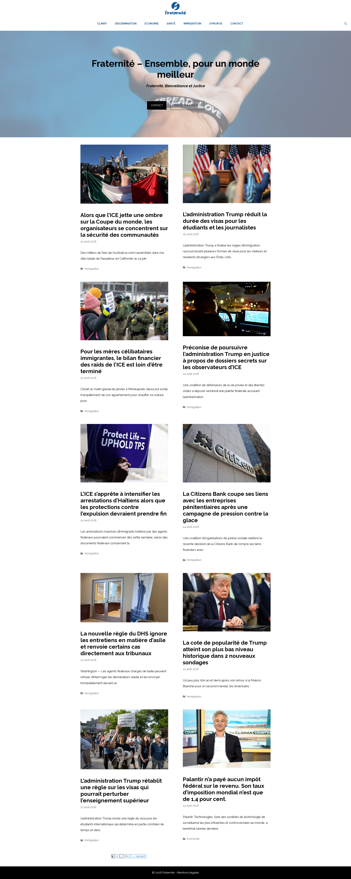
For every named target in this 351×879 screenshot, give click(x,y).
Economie (152, 23)
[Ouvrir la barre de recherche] (345, 23)
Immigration (192, 23)
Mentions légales (188, 872)
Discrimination (126, 23)
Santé (171, 23)
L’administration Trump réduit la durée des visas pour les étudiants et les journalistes (225, 221)
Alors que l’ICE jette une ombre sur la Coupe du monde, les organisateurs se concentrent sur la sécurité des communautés (124, 225)
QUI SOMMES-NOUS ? (187, 105)
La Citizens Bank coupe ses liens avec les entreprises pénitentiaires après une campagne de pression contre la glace (225, 507)
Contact (236, 23)
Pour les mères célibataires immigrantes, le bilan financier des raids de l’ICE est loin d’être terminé (121, 361)
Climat (102, 23)
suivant (138, 856)
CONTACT (157, 105)
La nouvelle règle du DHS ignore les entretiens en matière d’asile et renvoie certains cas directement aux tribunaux (123, 643)
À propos (215, 23)
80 (127, 856)
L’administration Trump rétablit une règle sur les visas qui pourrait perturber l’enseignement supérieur (121, 791)
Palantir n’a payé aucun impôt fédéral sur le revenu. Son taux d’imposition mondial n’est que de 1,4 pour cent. (223, 789)
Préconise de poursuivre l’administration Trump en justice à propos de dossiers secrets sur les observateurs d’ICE (226, 357)
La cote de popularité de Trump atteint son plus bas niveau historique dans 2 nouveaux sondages (225, 653)
